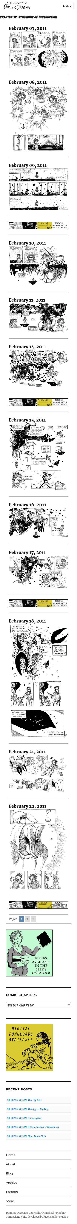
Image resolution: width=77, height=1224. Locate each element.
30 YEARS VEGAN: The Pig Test (24, 1100)
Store (10, 1201)
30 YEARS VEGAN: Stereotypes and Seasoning (33, 1127)
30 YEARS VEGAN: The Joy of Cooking (27, 1109)
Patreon (12, 1192)
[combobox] (38, 1004)
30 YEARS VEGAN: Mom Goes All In (26, 1136)
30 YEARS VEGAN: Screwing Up (24, 1118)
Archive (11, 1182)
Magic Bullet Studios (56, 1216)
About (10, 1164)
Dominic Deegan (16, 1212)
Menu (67, 5)
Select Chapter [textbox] (21, 1004)
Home (10, 1155)
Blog (9, 1173)
